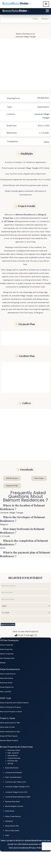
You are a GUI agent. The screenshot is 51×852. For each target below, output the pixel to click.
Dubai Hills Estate (6, 678)
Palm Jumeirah (5, 692)
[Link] (16, 11)
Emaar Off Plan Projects (9, 736)
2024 (46, 142)
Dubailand (9, 821)
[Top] (45, 841)
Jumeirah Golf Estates (13, 772)
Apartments (43, 107)
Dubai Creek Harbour (8, 674)
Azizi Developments (7, 658)
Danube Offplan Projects (9, 740)
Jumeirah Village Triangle (25, 37)
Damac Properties (6, 654)
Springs (10, 763)
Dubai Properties (6, 649)
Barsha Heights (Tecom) (14, 806)
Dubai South (9, 811)
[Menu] (47, 10)
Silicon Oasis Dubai (12, 831)
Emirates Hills (13, 761)
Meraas (2, 663)
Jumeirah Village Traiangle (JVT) (17, 787)
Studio (46, 132)
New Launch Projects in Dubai (11, 712)
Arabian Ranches (14, 758)
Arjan (7, 835)
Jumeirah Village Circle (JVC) (16, 792)
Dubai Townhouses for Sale (10, 732)
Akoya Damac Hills (12, 826)
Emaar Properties (6, 645)
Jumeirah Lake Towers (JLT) (15, 782)
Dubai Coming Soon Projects (10, 707)
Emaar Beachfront (7, 687)
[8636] (25, 64)
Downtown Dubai (6, 683)
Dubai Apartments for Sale (10, 723)
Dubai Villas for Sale (7, 727)
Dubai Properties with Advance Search (14, 703)
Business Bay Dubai (12, 801)
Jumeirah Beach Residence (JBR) (17, 797)
